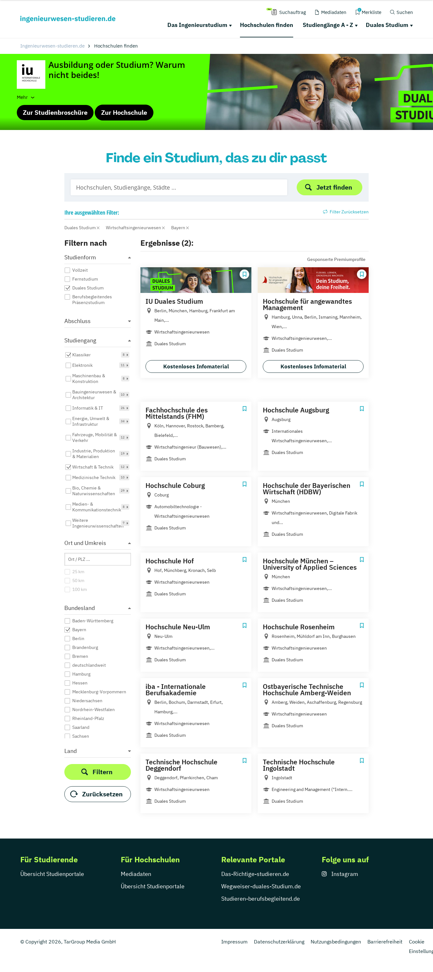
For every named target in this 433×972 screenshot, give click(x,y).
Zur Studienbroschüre (55, 112)
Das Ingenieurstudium (197, 25)
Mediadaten (136, 874)
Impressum (234, 941)
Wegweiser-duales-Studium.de (261, 886)
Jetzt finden (334, 187)
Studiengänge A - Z (328, 25)
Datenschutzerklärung (279, 941)
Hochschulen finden (266, 25)
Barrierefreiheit (385, 941)
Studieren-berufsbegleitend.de (260, 898)
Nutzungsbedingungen (336, 941)
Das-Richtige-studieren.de (255, 874)
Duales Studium (387, 25)
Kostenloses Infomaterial (196, 366)
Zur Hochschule (124, 112)
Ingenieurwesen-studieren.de (52, 46)
